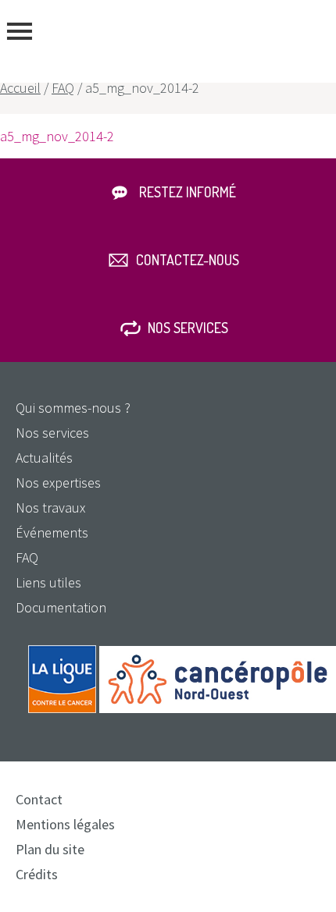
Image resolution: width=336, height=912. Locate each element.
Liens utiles (48, 582)
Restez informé (187, 191)
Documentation (61, 607)
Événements (52, 532)
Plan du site (50, 849)
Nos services (188, 327)
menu (19, 31)
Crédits (37, 874)
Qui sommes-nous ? (73, 408)
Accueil (20, 88)
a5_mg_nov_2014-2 (57, 136)
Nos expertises (58, 482)
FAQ (63, 88)
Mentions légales (65, 824)
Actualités (44, 458)
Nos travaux (50, 507)
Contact (39, 799)
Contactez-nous (187, 259)
